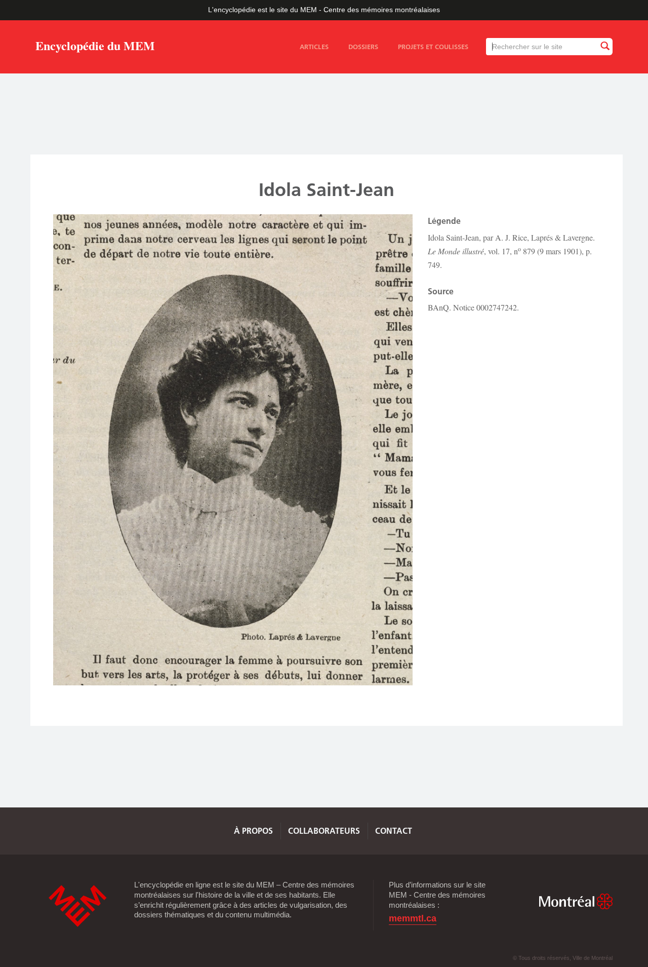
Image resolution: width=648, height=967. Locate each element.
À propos (253, 831)
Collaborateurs (324, 831)
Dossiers (363, 47)
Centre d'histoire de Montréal (77, 906)
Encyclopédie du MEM (95, 47)
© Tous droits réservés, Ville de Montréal (563, 958)
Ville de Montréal (576, 901)
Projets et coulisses (433, 47)
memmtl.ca (412, 918)
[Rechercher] (604, 46)
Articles (314, 47)
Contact (393, 831)
